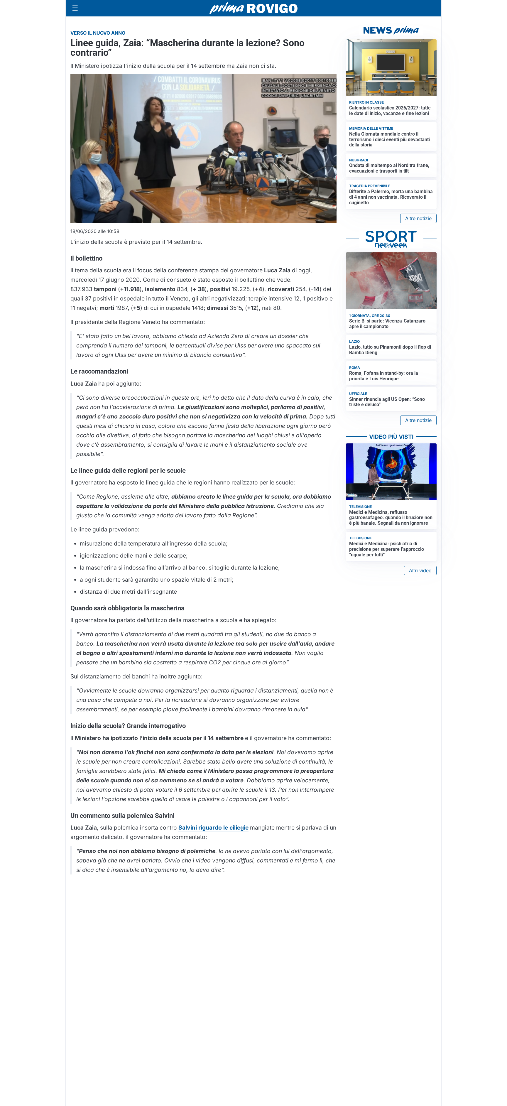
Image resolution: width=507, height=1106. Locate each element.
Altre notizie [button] (418, 218)
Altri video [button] (420, 570)
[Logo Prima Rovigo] (253, 8)
